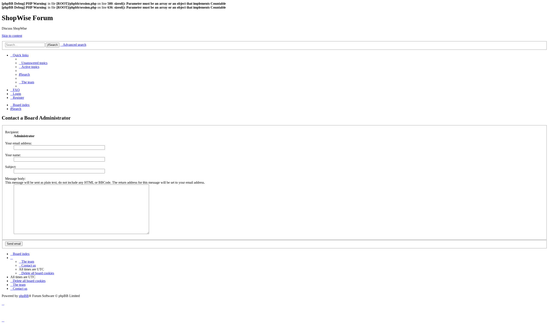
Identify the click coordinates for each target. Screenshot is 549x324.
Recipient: (12, 132)
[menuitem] (33, 63)
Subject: (10, 167)
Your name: (13, 155)
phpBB (24, 296)
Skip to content (12, 36)
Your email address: (18, 143)
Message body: (15, 178)
